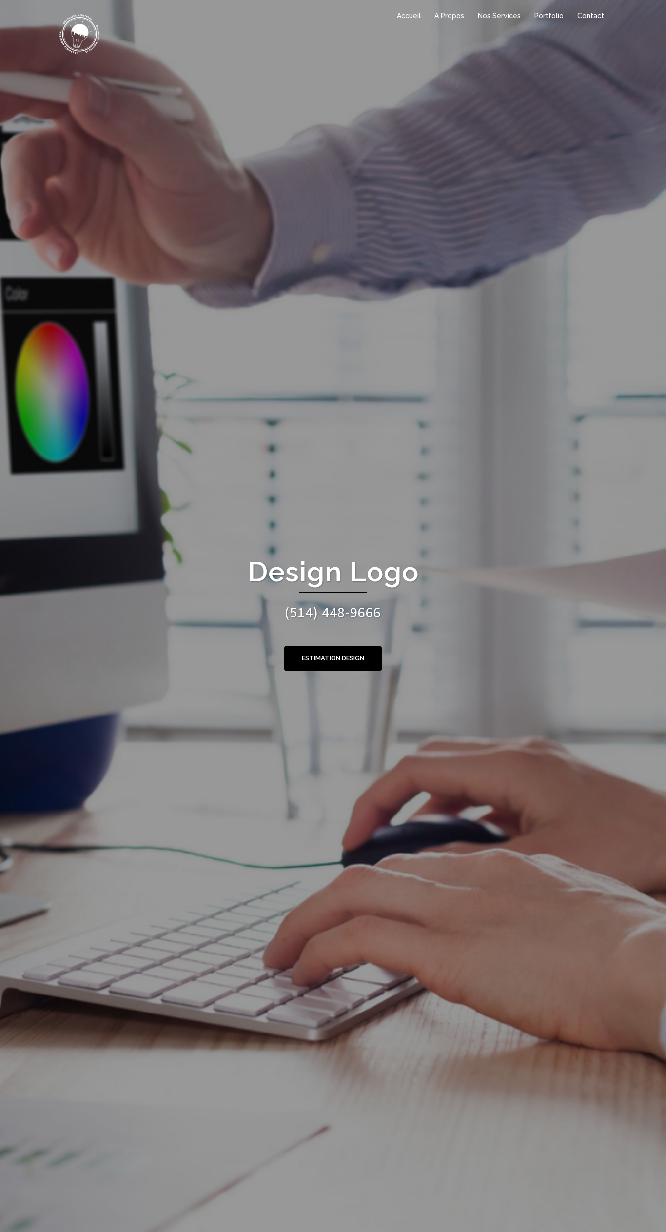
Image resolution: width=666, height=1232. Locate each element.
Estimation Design (333, 658)
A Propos (449, 16)
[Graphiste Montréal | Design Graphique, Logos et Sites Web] (79, 33)
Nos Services (499, 16)
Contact (590, 16)
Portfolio (549, 16)
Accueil (409, 16)
